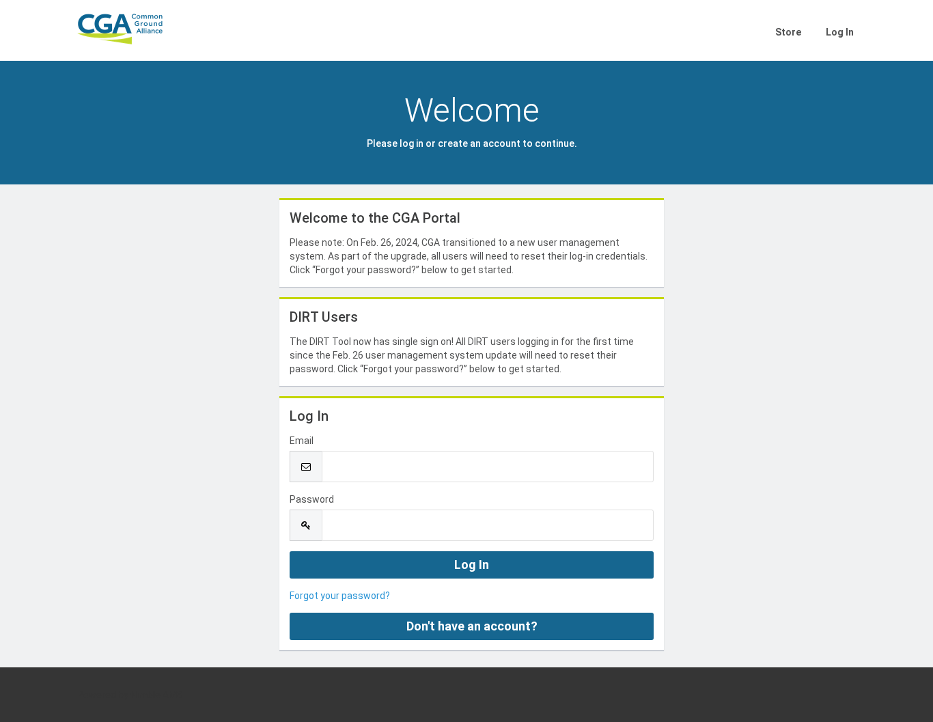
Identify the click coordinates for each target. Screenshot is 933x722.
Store (788, 32)
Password (312, 499)
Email (302, 440)
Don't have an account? (472, 626)
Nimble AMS (156, 694)
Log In (840, 32)
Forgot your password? (340, 595)
